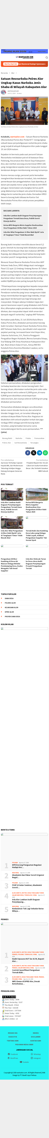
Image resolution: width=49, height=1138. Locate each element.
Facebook (14, 1054)
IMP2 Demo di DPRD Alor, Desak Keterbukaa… (26, 982)
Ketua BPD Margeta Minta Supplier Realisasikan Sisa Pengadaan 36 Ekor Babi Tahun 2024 (36, 507)
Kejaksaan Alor (11, 607)
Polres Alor (6, 443)
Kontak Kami (35, 1041)
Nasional (15, 873)
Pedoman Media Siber (24, 1044)
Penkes (14, 954)
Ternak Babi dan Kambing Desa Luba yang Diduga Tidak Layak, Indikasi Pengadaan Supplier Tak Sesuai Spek (37, 535)
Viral (35, 895)
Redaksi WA (12, 1033)
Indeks (36, 1033)
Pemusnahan (39, 438)
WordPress (14, 1058)
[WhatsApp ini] (45, 452)
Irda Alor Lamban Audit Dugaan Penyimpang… (26, 900)
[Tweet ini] (33, 452)
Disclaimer (35, 1037)
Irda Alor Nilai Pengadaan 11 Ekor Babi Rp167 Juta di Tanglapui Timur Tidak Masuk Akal (12, 534)
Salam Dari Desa (18, 895)
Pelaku (28, 438)
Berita (18, 893)
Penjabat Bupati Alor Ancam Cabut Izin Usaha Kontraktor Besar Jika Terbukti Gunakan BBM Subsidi (37, 465)
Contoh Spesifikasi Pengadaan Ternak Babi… (26, 971)
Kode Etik (12, 1037)
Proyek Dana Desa (12, 616)
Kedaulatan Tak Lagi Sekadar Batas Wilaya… (28, 909)
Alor (14, 893)
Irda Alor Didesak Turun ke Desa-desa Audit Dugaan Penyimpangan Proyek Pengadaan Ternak (36, 564)
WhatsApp (37, 1054)
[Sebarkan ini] (27, 452)
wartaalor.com (17, 136)
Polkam (15, 863)
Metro (24, 893)
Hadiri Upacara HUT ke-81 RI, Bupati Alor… (28, 960)
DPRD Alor (9, 612)
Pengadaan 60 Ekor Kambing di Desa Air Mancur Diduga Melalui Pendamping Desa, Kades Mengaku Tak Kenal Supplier (12, 565)
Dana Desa (9, 598)
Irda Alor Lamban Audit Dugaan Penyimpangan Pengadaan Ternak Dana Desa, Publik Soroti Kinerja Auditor (23, 218)
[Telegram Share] (39, 452)
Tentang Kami (13, 1041)
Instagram (37, 1058)
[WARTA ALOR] (24, 57)
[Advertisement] (24, 24)
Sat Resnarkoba (20, 443)
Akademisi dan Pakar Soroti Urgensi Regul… (28, 876)
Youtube (26, 1062)
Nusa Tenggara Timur (35, 893)
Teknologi (28, 895)
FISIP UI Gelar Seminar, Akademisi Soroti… (27, 886)
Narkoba (19, 438)
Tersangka (34, 443)
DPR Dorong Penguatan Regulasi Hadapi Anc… (26, 866)
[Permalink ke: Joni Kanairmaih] (3, 92)
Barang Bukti (7, 438)
